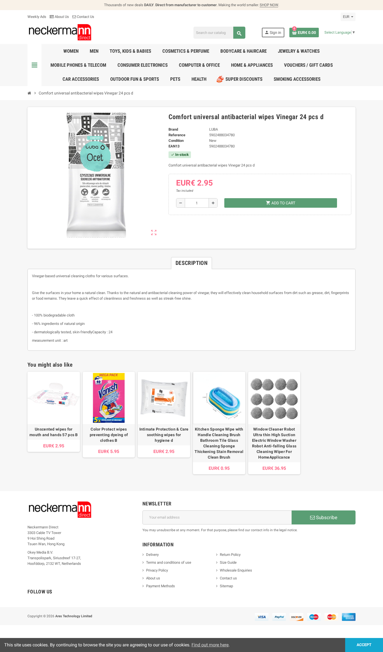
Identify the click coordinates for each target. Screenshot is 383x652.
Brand (173, 129)
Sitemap (226, 586)
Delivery (152, 554)
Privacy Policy (157, 570)
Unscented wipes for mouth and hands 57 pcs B (53, 432)
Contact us (228, 578)
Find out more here (210, 645)
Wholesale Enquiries (236, 570)
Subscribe (326, 517)
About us (153, 578)
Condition (176, 140)
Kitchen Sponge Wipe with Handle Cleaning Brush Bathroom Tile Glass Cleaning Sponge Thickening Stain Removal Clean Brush (219, 443)
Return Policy (230, 554)
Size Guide (228, 562)
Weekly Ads (36, 17)
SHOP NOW (269, 5)
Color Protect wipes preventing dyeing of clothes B (109, 435)
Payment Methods (160, 586)
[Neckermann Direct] (60, 32)
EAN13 (174, 146)
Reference (177, 135)
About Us (61, 17)
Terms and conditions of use (168, 562)
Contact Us (85, 17)
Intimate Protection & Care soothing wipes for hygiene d (164, 435)
